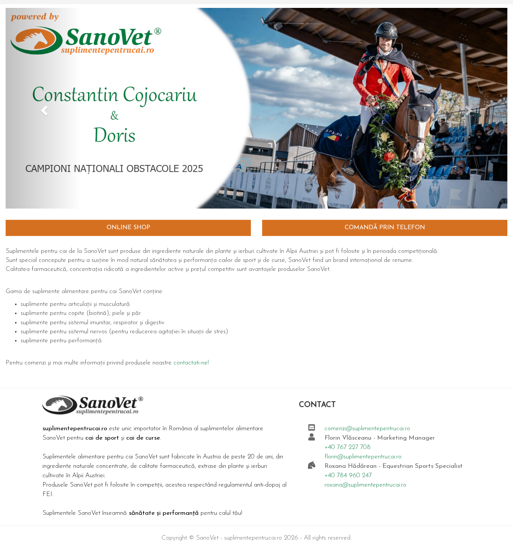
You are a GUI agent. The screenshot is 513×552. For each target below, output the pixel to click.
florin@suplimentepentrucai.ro (362, 457)
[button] (43, 108)
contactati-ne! (191, 363)
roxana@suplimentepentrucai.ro (365, 485)
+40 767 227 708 (347, 447)
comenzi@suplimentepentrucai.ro (367, 428)
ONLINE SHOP (128, 228)
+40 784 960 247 (348, 475)
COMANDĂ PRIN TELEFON (385, 228)
